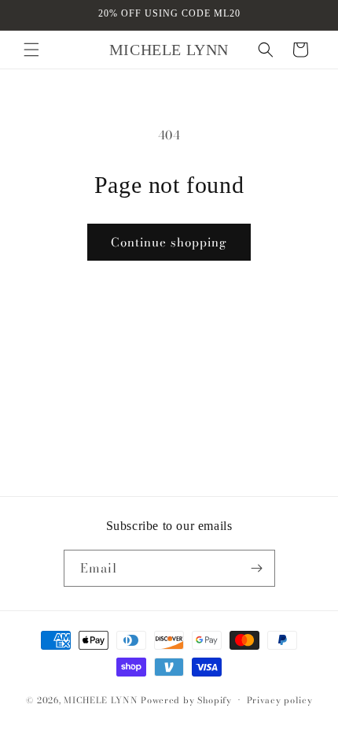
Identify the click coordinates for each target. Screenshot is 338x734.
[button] (31, 49)
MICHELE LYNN (101, 700)
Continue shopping (169, 242)
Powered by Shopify (186, 700)
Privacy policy (280, 700)
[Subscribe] (257, 568)
